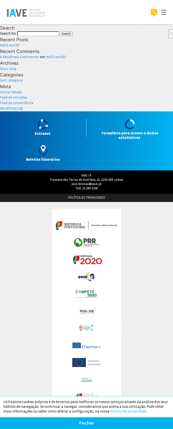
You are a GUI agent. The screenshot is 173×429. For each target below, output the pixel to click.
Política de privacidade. (128, 411)
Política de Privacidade (86, 197)
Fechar (86, 423)
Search (66, 33)
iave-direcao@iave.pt (86, 184)
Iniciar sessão (11, 92)
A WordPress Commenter (19, 57)
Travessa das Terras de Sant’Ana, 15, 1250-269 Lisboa (86, 180)
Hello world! (10, 45)
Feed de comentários (16, 103)
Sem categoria (11, 80)
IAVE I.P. (86, 175)
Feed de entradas (13, 97)
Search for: (8, 33)
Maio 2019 (8, 69)
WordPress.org (11, 108)
